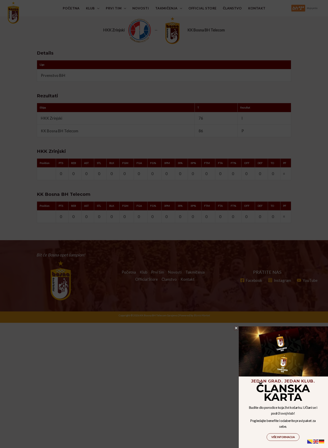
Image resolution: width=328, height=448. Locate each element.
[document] (164, 224)
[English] (316, 441)
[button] (236, 328)
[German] (322, 441)
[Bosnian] (310, 441)
